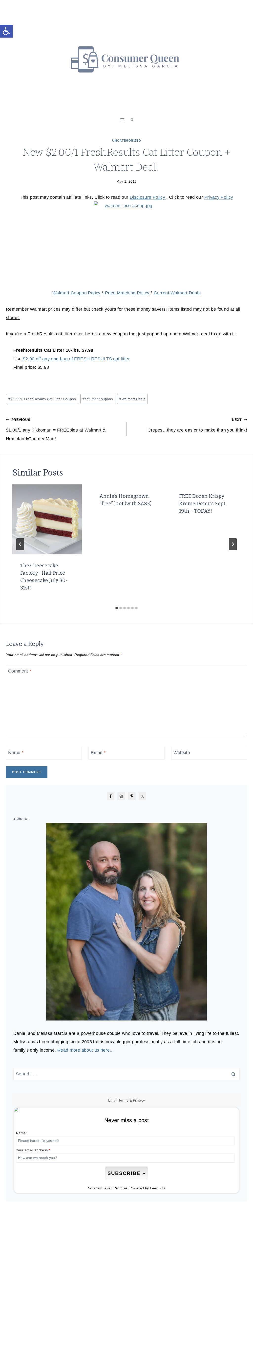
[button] (6, 31)
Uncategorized (126, 140)
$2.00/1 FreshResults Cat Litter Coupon (42, 399)
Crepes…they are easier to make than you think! (197, 425)
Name (15, 752)
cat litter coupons (98, 399)
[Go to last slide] (20, 544)
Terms (123, 1100)
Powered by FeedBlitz (147, 1188)
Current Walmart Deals (177, 292)
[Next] (233, 544)
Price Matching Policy (126, 292)
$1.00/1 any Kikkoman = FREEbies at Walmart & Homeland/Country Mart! (56, 429)
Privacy (139, 1100)
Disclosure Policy (148, 197)
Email (98, 752)
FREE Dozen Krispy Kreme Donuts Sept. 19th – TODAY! (203, 503)
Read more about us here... (85, 1050)
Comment (19, 671)
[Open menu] (122, 120)
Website (181, 752)
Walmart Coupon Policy (76, 292)
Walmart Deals (132, 399)
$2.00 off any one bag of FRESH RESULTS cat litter (76, 358)
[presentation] (47, 519)
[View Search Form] (132, 120)
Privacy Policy (218, 197)
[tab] (116, 608)
